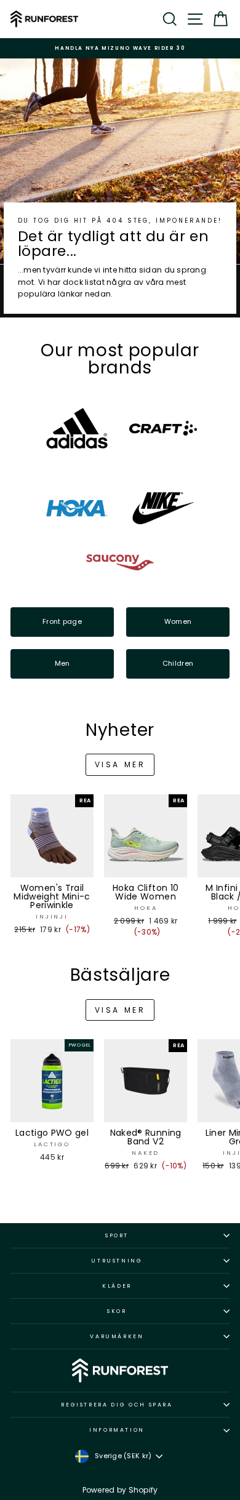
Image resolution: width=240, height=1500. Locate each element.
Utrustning (117, 1260)
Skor (117, 1311)
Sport (117, 1235)
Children (177, 663)
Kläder (117, 1286)
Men (62, 663)
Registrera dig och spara (117, 1404)
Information (117, 1430)
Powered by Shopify (120, 1490)
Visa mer (120, 764)
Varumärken (117, 1336)
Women (177, 621)
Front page (62, 621)
